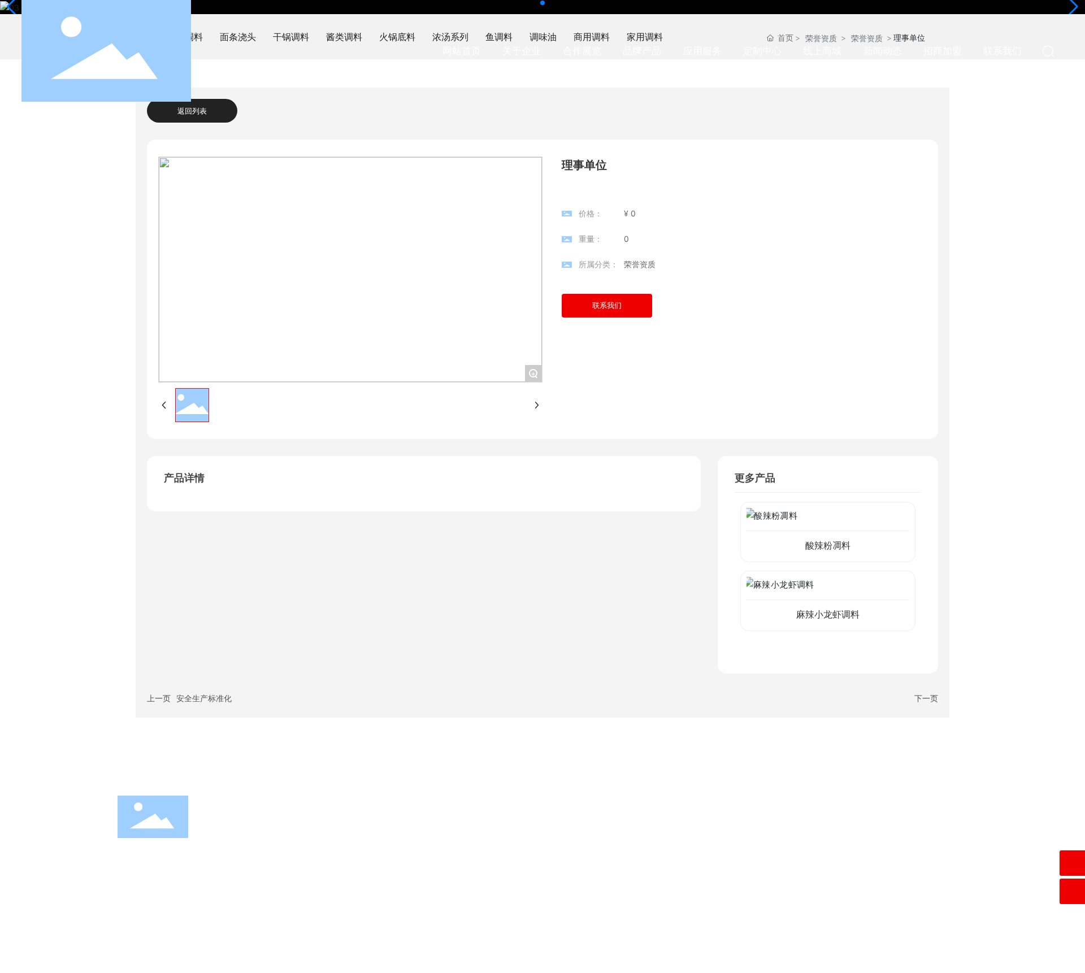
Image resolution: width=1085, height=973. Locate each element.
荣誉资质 (640, 264)
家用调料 (530, 897)
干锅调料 (338, 829)
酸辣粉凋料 (827, 545)
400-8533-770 (847, 835)
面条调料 (338, 806)
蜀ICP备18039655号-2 (906, 955)
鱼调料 (334, 874)
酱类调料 (530, 829)
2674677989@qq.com (861, 851)
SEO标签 (980, 955)
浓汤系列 (530, 852)
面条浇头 (530, 806)
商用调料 (338, 897)
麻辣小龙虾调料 (828, 614)
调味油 (526, 874)
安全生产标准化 (204, 698)
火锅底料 (338, 852)
